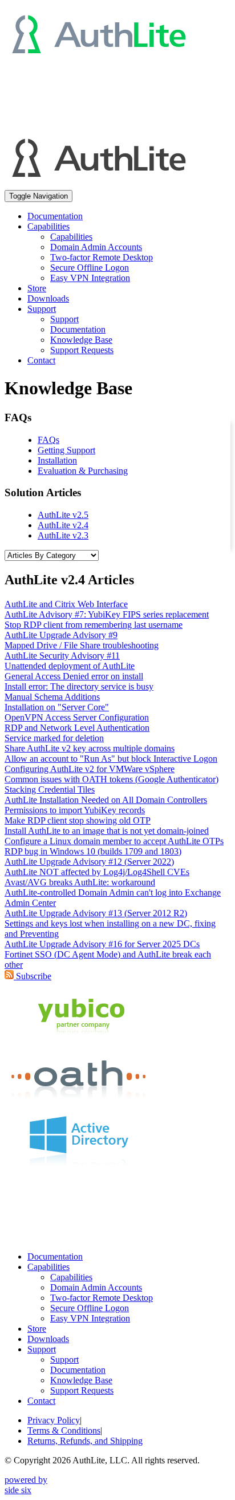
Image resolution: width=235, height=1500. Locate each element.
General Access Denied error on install (74, 676)
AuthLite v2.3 (63, 535)
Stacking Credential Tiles (50, 789)
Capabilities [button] (48, 226)
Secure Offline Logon (89, 267)
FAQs (48, 440)
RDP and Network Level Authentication (77, 728)
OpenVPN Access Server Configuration (77, 717)
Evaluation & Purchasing (83, 471)
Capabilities (71, 237)
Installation (57, 460)
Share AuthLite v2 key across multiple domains (90, 748)
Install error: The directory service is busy (79, 686)
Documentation (55, 216)
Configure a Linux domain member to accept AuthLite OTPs (114, 841)
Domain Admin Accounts (96, 247)
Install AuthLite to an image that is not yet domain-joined (107, 831)
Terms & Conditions (63, 1430)
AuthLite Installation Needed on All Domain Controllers (106, 800)
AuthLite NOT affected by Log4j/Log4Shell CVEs (97, 872)
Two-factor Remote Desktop (101, 257)
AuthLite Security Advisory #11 (62, 655)
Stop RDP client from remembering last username (94, 625)
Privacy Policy (53, 1420)
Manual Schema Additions (52, 697)
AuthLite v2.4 (63, 525)
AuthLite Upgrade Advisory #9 (61, 635)
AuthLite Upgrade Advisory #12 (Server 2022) (89, 861)
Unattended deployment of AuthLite (70, 666)
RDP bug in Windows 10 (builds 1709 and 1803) (93, 851)
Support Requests (82, 350)
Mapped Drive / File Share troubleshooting (82, 645)
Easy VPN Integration (90, 278)
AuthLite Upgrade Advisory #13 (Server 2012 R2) (96, 913)
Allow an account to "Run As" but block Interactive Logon (111, 758)
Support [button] (41, 309)
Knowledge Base (81, 340)
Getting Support (66, 450)
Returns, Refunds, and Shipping (85, 1441)
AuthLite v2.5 (63, 515)
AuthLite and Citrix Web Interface (66, 604)
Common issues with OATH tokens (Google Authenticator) (111, 779)
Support (64, 319)
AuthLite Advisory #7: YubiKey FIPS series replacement (107, 614)
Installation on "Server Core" (57, 707)
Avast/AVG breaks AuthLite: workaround (80, 882)
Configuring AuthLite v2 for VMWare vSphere (90, 769)
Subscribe (32, 976)
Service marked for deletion (54, 738)
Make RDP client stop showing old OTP (78, 820)
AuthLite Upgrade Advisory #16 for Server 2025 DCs (102, 944)
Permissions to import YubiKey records (75, 810)
